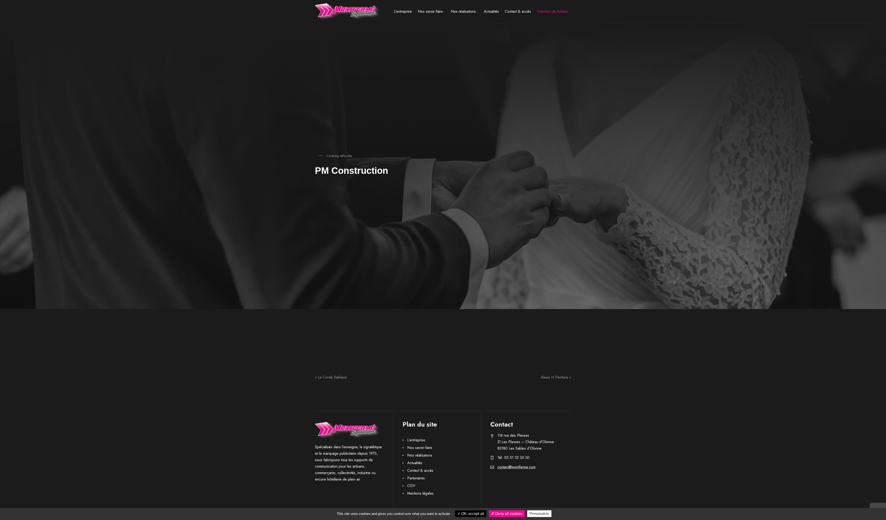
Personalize (539, 514)
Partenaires (416, 478)
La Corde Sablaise (332, 377)
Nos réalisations (463, 11)
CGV (411, 485)
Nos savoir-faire (430, 11)
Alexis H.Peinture (554, 377)
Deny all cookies (508, 514)
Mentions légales (420, 493)
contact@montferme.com (516, 467)
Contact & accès (518, 11)
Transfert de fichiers (552, 11)
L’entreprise (403, 11)
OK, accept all (472, 514)
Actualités (491, 11)
